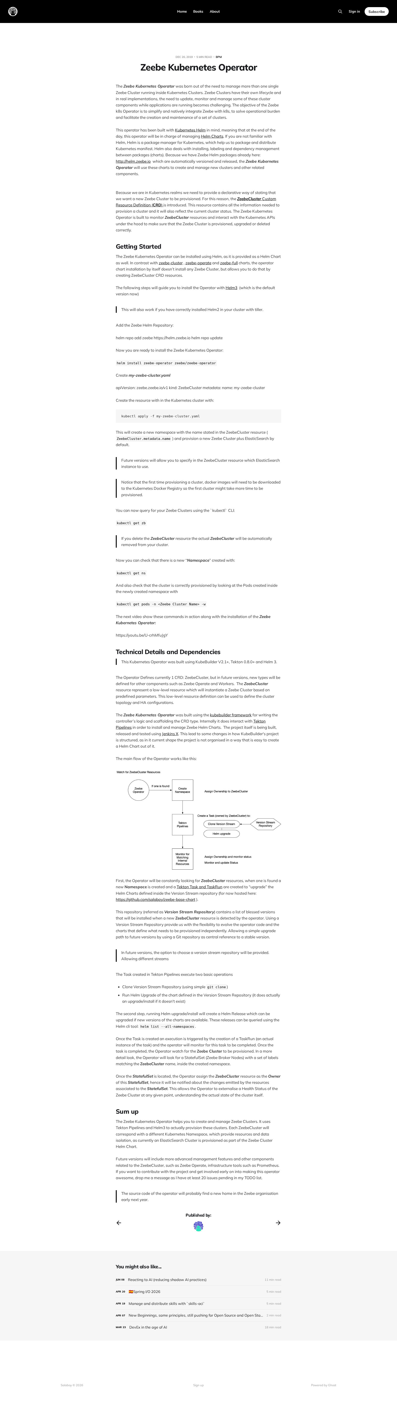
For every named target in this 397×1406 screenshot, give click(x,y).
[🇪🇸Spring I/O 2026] (198, 1292)
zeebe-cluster (171, 262)
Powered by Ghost (323, 1385)
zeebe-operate (198, 262)
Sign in (354, 11)
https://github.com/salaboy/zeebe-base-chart (155, 899)
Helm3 (231, 287)
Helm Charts (212, 136)
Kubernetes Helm (190, 130)
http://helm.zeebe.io (133, 161)
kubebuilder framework (231, 714)
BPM (219, 57)
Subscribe (377, 11)
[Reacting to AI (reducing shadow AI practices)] (198, 1280)
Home (182, 11)
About (215, 11)
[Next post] (278, 1222)
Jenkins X (170, 733)
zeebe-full (229, 262)
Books (198, 11)
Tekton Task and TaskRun (199, 886)
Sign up (198, 1385)
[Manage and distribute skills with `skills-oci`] (198, 1303)
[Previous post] (119, 1222)
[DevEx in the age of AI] (198, 1327)
